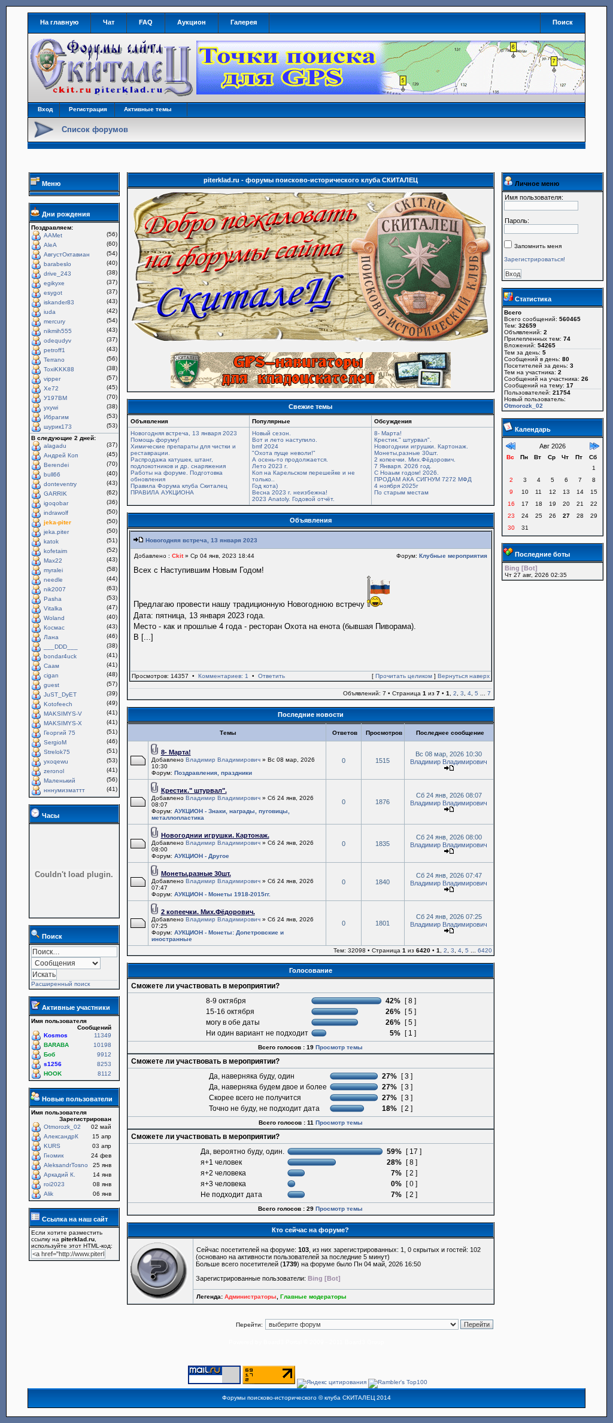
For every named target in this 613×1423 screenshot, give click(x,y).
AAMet (53, 235)
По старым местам (401, 492)
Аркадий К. (59, 1174)
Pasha (53, 599)
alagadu (55, 445)
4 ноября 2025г (396, 486)
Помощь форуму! (155, 439)
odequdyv (57, 340)
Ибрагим (56, 417)
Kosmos (56, 1035)
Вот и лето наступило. (284, 439)
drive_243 (57, 273)
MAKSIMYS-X (63, 723)
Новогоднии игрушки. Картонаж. (421, 446)
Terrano (54, 359)
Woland (54, 618)
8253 (104, 1064)
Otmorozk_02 (62, 1126)
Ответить (271, 676)
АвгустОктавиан (67, 254)
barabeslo (57, 264)
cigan (51, 675)
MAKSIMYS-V (63, 713)
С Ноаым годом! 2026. (406, 472)
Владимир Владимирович (223, 759)
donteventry (60, 484)
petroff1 (54, 350)
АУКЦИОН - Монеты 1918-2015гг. (222, 894)
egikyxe (54, 283)
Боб (49, 1054)
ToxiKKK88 (59, 369)
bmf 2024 (265, 446)
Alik (48, 1193)
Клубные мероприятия (453, 555)
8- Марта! (388, 433)
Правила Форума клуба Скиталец (179, 486)
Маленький (59, 780)
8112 (104, 1073)
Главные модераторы (313, 1296)
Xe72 (51, 388)
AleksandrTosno (66, 1165)
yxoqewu (56, 761)
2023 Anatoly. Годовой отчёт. (293, 499)
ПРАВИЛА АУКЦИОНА (162, 492)
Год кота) (265, 486)
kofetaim (55, 551)
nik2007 (55, 589)
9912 (104, 1054)
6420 (485, 950)
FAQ (146, 22)
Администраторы (250, 1296)
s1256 (53, 1064)
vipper (52, 378)
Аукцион (191, 22)
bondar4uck (60, 656)
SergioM (55, 742)
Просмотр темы (339, 1047)
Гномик (53, 1155)
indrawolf (56, 512)
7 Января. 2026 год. (403, 466)
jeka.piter (56, 532)
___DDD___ (61, 646)
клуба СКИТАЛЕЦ (349, 1397)
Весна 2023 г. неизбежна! (289, 492)
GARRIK (55, 493)
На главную (59, 22)
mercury (54, 321)
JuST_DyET (60, 694)
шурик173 (58, 426)
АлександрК (61, 1136)
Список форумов (95, 129)
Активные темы (148, 109)
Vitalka (53, 608)
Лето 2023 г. (270, 466)
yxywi (51, 407)
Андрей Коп (61, 455)
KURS (52, 1146)
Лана (51, 637)
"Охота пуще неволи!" (283, 453)
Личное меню (537, 183)
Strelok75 (57, 752)
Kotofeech (58, 704)
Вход (45, 109)
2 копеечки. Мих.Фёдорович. (415, 459)
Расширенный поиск (60, 984)
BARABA (56, 1045)
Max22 (53, 560)
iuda (50, 312)
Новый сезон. (271, 433)
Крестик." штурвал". (403, 439)
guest (51, 685)
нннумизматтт (64, 790)
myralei (53, 570)
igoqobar (56, 503)
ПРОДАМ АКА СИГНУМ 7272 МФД (423, 479)
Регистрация (88, 109)
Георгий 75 (59, 732)
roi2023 (54, 1184)
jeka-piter (57, 522)
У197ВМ (55, 398)
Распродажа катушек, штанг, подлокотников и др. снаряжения (178, 462)
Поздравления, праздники (213, 772)
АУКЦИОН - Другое (201, 856)
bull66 (52, 474)
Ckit (177, 555)
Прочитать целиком (403, 676)
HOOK (53, 1073)
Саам (51, 665)
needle (53, 579)
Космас (54, 627)
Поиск (563, 22)
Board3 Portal (282, 1342)
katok (51, 541)
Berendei (56, 465)
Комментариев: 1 (223, 676)
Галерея (243, 22)
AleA (50, 245)
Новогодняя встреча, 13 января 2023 (184, 433)
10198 (102, 1045)
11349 (102, 1035)
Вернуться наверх (464, 676)
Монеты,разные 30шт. (406, 453)
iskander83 (59, 302)
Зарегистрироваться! (534, 259)
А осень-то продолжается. (290, 459)
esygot (53, 292)
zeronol (54, 771)
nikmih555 (58, 331)
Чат (108, 22)
